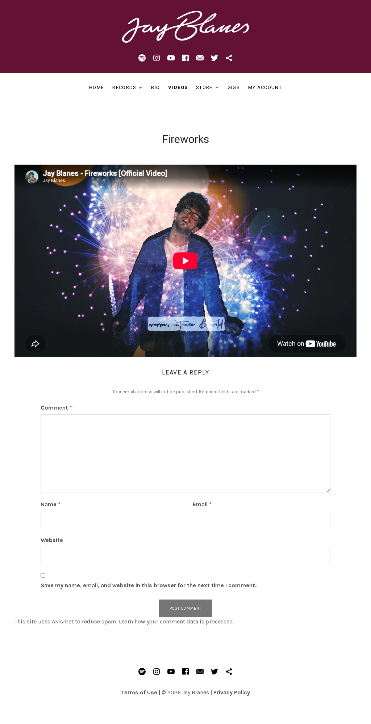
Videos (178, 87)
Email (202, 504)
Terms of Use (139, 692)
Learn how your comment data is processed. (176, 621)
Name (51, 504)
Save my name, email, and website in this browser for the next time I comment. (149, 585)
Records (129, 89)
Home (96, 87)
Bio (155, 87)
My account (265, 87)
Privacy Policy (231, 692)
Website (52, 540)
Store (209, 89)
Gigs (234, 87)
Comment (56, 407)
